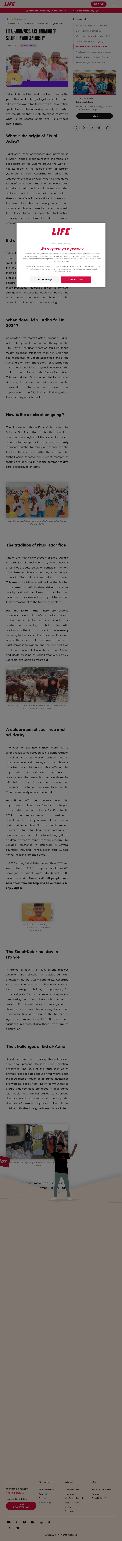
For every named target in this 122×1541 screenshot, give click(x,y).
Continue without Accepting (61, 244)
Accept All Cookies (75, 279)
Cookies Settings (44, 279)
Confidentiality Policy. (63, 271)
